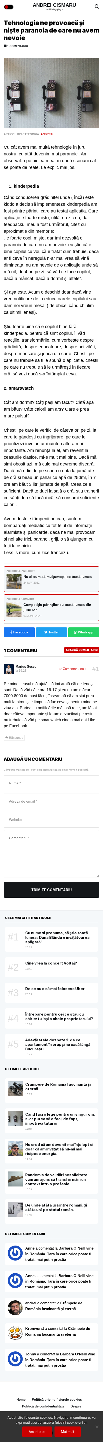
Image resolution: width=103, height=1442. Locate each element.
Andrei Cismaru (54, 5)
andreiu (47, 134)
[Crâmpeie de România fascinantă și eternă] (15, 1333)
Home (21, 1399)
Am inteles (37, 1431)
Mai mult (67, 1431)
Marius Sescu (26, 666)
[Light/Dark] (9, 7)
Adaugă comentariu (82, 649)
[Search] (97, 7)
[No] (96, 1426)
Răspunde (15, 738)
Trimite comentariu (51, 890)
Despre (75, 1406)
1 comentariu (17, 46)
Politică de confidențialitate (43, 1406)
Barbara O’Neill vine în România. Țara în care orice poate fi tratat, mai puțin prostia (59, 1254)
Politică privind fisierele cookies (57, 1399)
